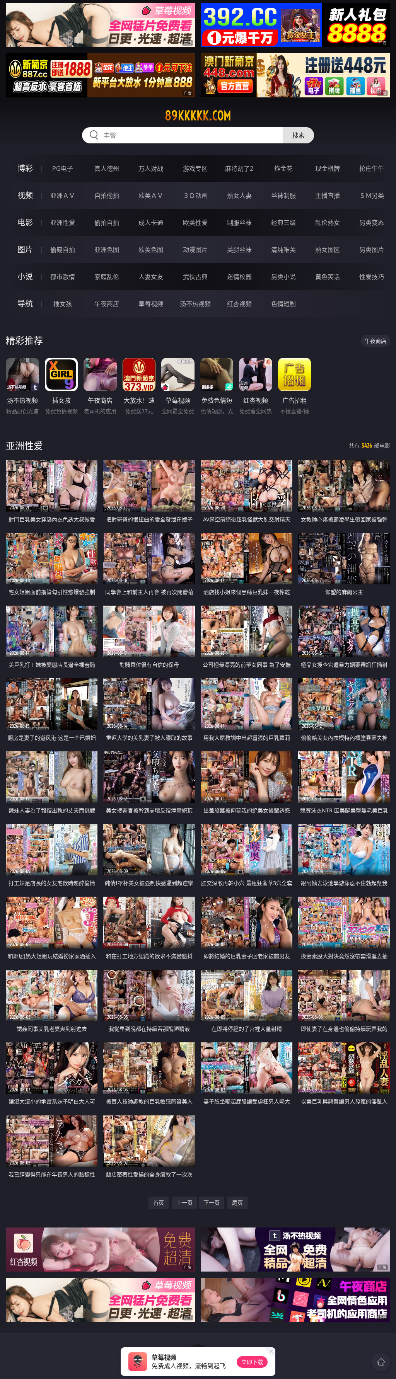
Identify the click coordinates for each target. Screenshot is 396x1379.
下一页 (211, 1202)
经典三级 (283, 222)
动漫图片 (195, 249)
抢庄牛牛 (371, 168)
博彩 (25, 168)
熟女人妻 (239, 195)
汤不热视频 (195, 304)
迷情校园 (239, 276)
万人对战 (150, 168)
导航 (25, 303)
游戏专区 (195, 168)
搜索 (298, 135)
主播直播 (327, 195)
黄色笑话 (327, 276)
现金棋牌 (327, 168)
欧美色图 (150, 249)
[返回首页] (381, 1362)
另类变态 (371, 222)
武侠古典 (195, 276)
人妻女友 (150, 276)
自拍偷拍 (106, 195)
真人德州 (106, 168)
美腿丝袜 (239, 249)
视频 (25, 195)
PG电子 (62, 168)
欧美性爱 (195, 222)
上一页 (184, 1202)
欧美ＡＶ (150, 195)
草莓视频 (150, 304)
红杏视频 (239, 304)
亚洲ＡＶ (62, 195)
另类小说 (283, 276)
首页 (158, 1202)
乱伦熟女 (327, 222)
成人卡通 (150, 222)
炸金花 (283, 168)
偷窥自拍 (62, 249)
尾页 (237, 1202)
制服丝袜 (239, 222)
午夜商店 (106, 304)
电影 (25, 222)
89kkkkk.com (198, 115)
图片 (25, 249)
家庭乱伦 (106, 276)
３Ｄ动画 (195, 195)
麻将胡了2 (239, 168)
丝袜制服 (283, 195)
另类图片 (371, 249)
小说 (25, 276)
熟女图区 (327, 249)
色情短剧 (283, 304)
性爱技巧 (371, 276)
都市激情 (62, 276)
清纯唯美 (283, 249)
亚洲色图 (106, 249)
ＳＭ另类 (371, 195)
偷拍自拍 (106, 222)
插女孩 (62, 304)
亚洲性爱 (62, 222)
